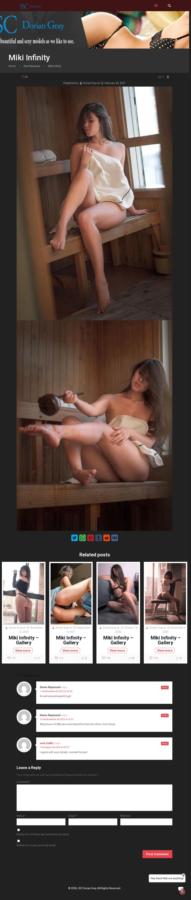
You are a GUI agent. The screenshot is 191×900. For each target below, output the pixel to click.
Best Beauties (32, 66)
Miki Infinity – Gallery (24, 640)
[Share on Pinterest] (90, 538)
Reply (164, 687)
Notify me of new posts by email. (36, 845)
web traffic (47, 743)
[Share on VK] (114, 538)
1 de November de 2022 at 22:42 (56, 691)
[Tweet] (74, 538)
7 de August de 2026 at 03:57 (54, 747)
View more (23, 650)
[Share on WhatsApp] (82, 538)
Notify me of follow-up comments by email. (43, 834)
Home (12, 66)
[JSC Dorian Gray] (30, 5)
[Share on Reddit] (106, 538)
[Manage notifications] (182, 892)
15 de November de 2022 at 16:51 (57, 719)
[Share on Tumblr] (98, 538)
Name (21, 815)
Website (125, 815)
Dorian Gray (90, 83)
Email (72, 815)
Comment (24, 781)
